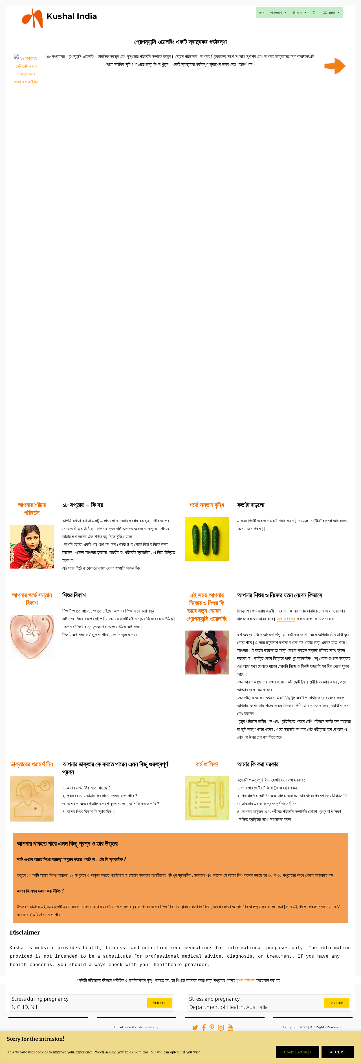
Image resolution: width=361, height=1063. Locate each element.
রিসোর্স (297, 12)
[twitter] (193, 1028)
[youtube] (229, 1028)
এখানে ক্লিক (286, 619)
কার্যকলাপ (276, 12)
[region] (180, 1047)
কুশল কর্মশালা (245, 980)
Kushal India (72, 16)
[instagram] (219, 1028)
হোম (261, 12)
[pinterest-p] (210, 1028)
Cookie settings (297, 1052)
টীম (315, 12)
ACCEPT (338, 1052)
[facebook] (202, 1028)
